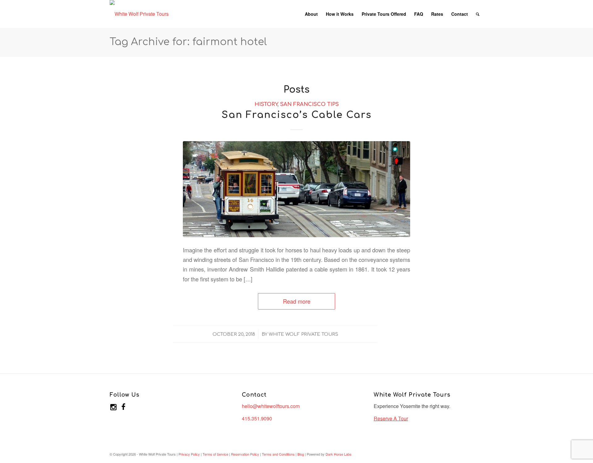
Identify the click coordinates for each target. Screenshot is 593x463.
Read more (296, 301)
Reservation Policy (245, 454)
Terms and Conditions (278, 454)
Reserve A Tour (391, 418)
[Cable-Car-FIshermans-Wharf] (296, 189)
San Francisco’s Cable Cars (297, 115)
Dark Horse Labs (338, 454)
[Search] (477, 14)
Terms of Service (215, 454)
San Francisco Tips (309, 104)
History (265, 104)
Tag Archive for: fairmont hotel (188, 41)
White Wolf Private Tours (303, 334)
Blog (300, 454)
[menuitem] (311, 14)
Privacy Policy (189, 454)
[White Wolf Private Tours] (139, 14)
